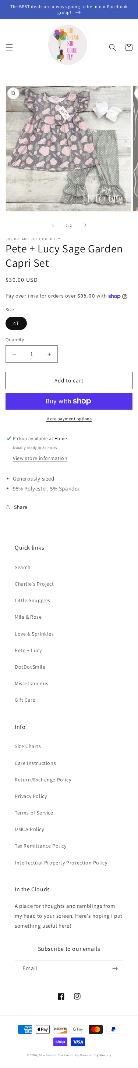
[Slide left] (53, 225)
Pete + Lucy (28, 650)
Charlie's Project (34, 583)
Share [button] (21, 507)
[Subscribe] (115, 968)
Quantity (15, 340)
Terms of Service (34, 812)
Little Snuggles (32, 600)
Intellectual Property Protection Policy (61, 862)
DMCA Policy (29, 829)
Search (23, 567)
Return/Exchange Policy (43, 779)
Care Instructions (35, 763)
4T (16, 323)
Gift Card (25, 700)
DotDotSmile (30, 667)
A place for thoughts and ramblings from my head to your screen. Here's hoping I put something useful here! (69, 915)
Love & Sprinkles (34, 633)
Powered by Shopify (96, 1055)
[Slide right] (85, 225)
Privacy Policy (31, 796)
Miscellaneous (32, 683)
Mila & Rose (28, 617)
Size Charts (28, 746)
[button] (9, 47)
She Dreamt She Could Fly (59, 1055)
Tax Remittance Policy (41, 845)
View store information (40, 458)
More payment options (69, 418)
